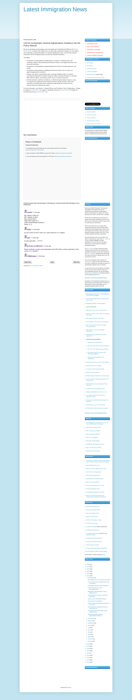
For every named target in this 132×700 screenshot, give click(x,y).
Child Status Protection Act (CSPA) (95, 492)
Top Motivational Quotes (93, 120)
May (89, 632)
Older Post (76, 262)
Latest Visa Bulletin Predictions (95, 55)
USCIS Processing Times (93, 506)
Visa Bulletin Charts (92, 43)
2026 (88, 564)
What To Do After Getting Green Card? (96, 468)
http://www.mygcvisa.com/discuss (63, 156)
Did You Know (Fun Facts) (94, 123)
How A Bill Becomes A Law (93, 465)
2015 (88, 655)
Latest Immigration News (55, 9)
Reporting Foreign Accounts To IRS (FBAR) (97, 362)
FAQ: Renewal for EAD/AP (93, 434)
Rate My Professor (79, 683)
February (90, 639)
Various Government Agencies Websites (96, 548)
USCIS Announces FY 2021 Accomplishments (95, 588)
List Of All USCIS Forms (92, 533)
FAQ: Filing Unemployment (93, 475)
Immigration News (91, 68)
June (89, 630)
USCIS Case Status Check (93, 510)
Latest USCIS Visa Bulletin (93, 451)
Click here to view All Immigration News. (96, 413)
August (90, 625)
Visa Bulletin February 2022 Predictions (98, 585)
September (91, 623)
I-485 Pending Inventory (92, 545)
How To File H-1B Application (94, 472)
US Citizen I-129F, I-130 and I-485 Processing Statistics (97, 353)
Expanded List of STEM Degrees (94, 478)
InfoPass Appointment (92, 516)
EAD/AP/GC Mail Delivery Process (95, 444)
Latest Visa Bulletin (92, 71)
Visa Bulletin (71, 683)
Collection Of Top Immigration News (95, 388)
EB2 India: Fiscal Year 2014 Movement (96, 310)
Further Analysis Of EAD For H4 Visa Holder (97, 375)
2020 (88, 644)
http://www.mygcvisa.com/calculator (35, 150)
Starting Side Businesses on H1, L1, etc (96, 392)
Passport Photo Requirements (94, 538)
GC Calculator (91, 253)
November (91, 618)
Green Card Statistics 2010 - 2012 (95, 485)
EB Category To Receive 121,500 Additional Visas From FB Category (97, 294)
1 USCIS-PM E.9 (65, 90)
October (90, 621)
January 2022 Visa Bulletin (95, 601)
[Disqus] (51, 233)
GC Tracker (90, 63)
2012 (88, 662)
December (91, 577)
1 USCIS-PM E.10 (42, 92)
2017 (88, 650)
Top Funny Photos (91, 115)
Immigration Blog (91, 74)
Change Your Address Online (94, 541)
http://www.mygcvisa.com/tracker (63, 153)
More (103, 554)
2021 (88, 575)
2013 (88, 660)
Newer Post (28, 262)
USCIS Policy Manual (92, 523)
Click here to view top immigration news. (96, 278)
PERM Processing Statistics (95, 342)
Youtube (101, 551)
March (90, 636)
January (90, 641)
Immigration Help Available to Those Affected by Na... (97, 592)
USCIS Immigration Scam (93, 488)
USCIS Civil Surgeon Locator (94, 520)
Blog (105, 551)
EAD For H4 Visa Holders (93, 372)
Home (52, 262)
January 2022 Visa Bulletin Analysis (97, 599)
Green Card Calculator (93, 46)
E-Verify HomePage (91, 526)
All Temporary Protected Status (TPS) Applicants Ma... (97, 611)
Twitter (96, 551)
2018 (88, 648)
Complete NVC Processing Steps (95, 77)
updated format (91, 534)
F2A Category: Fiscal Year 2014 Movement (97, 321)
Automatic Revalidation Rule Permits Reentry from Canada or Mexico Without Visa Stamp (98, 461)
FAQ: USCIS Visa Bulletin (93, 482)
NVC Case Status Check (92, 513)
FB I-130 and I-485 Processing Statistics (98, 349)
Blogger (69, 687)
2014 (88, 657)
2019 (88, 646)
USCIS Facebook (89, 551)
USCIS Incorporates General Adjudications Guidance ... (95, 615)
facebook (90, 273)
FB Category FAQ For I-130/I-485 (94, 318)
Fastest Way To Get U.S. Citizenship (95, 405)
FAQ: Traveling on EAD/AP (93, 430)
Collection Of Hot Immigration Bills (95, 369)
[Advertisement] (66, 26)
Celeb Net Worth (91, 112)
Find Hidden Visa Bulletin (93, 49)
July (89, 627)
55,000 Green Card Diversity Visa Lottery (97, 408)
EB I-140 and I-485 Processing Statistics (98, 346)
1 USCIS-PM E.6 (35, 90)
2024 (88, 569)
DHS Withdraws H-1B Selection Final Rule (99, 579)
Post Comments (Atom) (37, 265)
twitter (97, 273)
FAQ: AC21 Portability (92, 437)
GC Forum (89, 65)
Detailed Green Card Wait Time (95, 52)
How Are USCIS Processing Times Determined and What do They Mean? (96, 496)
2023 (88, 571)
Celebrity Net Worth (89, 683)
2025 (88, 566)
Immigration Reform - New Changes (95, 303)
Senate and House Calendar (93, 365)
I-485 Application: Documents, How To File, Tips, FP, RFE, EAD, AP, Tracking (97, 423)
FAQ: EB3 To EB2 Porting (92, 441)
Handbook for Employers (92, 530)
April (89, 634)
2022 (88, 573)
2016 (88, 653)
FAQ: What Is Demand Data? (93, 427)
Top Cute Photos (91, 118)
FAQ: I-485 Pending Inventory (94, 447)
